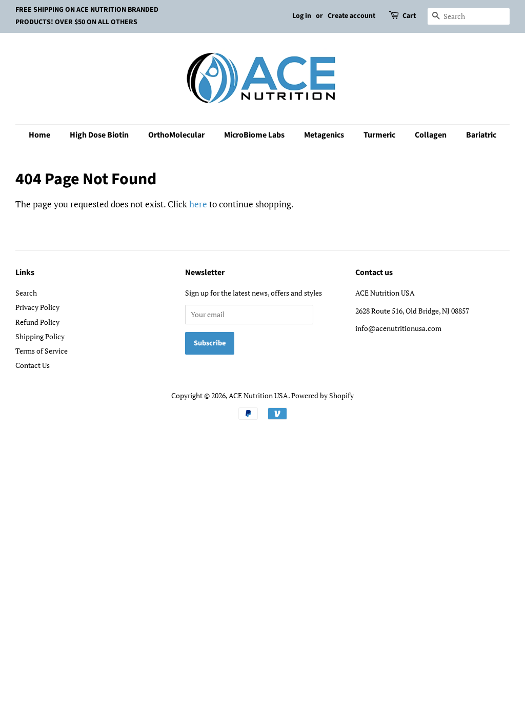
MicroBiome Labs (254, 135)
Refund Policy (37, 322)
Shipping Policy (40, 336)
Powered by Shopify (322, 395)
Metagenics (324, 135)
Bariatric (481, 135)
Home (39, 135)
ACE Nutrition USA (258, 395)
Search (26, 293)
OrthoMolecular (176, 135)
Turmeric (379, 135)
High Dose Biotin (99, 135)
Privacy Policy (37, 307)
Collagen (431, 135)
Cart (409, 16)
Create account (351, 16)
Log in (301, 16)
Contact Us (32, 365)
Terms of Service (41, 351)
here (198, 204)
